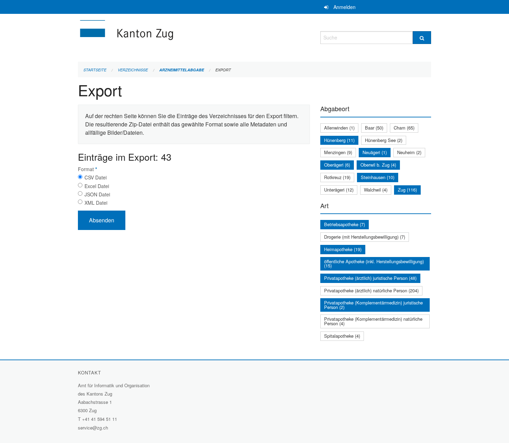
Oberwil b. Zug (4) (378, 164)
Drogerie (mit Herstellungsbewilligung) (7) (364, 236)
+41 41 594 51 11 (99, 419)
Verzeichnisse (133, 69)
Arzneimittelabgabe (181, 69)
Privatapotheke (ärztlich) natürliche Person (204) (371, 290)
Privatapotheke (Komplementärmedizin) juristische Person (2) (373, 304)
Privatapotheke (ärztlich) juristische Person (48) (370, 278)
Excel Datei (96, 186)
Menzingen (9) (338, 152)
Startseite (94, 69)
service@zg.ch (93, 427)
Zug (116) (407, 189)
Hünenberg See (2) (383, 140)
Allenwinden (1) (339, 127)
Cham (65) (404, 127)
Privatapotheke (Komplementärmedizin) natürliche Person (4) (373, 321)
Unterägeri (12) (339, 189)
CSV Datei (95, 177)
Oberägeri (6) (337, 164)
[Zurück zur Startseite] (168, 37)
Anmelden (344, 6)
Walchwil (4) (375, 189)
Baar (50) (374, 127)
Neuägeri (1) (375, 152)
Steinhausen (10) (377, 177)
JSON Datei (97, 194)
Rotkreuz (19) (337, 177)
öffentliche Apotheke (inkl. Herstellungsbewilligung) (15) (374, 263)
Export (223, 69)
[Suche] (422, 37)
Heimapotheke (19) (342, 249)
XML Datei (95, 202)
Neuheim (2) (409, 152)
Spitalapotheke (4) (342, 336)
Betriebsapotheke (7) (344, 224)
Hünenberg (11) (339, 140)
